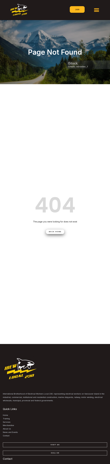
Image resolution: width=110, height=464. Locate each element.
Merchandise (8, 425)
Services (6, 422)
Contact (6, 436)
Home (5, 415)
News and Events (10, 432)
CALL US (55, 453)
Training (6, 419)
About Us (7, 429)
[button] (96, 10)
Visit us (55, 445)
